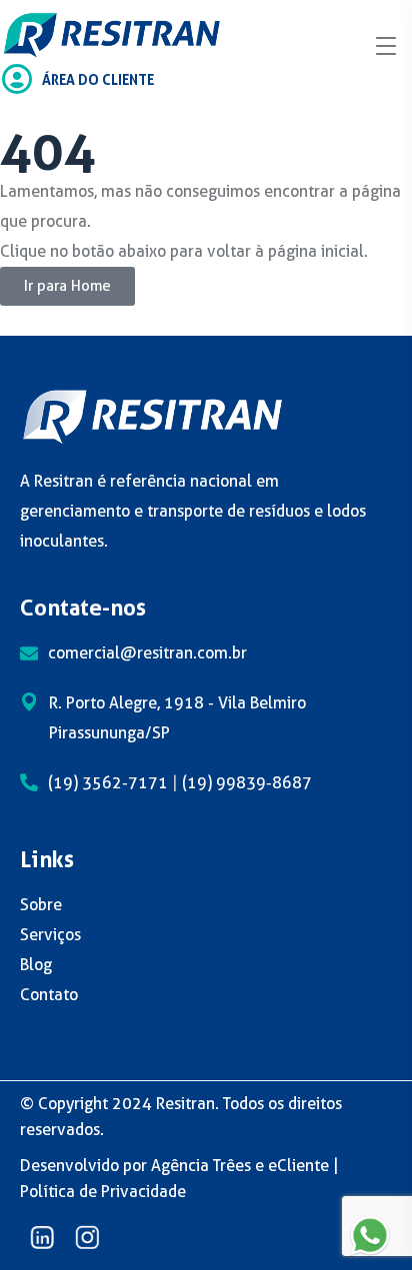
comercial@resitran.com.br (147, 652)
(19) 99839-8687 (247, 782)
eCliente (298, 1165)
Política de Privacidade (103, 1191)
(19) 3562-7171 (108, 782)
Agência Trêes (201, 1165)
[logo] (112, 33)
